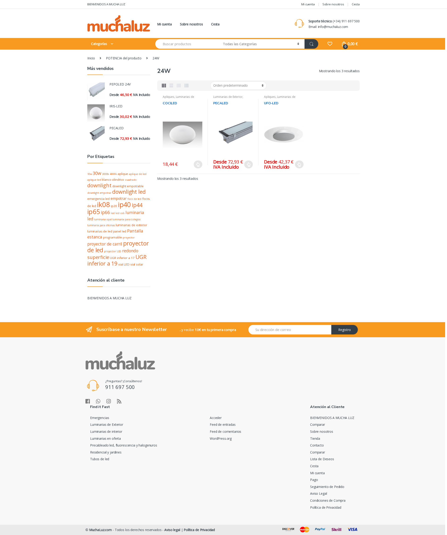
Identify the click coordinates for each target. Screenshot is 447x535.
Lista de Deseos (322, 459)
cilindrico (118, 179)
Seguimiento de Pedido (327, 486)
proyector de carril (104, 244)
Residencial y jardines (106, 452)
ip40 (124, 204)
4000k (113, 174)
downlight (99, 185)
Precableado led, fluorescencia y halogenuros (123, 445)
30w (97, 173)
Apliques (168, 97)
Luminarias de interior (178, 98)
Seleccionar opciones (198, 164)
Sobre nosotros (333, 4)
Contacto (317, 445)
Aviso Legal (318, 493)
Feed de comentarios (225, 431)
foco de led (134, 199)
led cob (120, 213)
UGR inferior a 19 (117, 260)
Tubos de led (99, 459)
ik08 (103, 204)
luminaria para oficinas (101, 225)
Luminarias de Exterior (227, 97)
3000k (105, 174)
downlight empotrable (128, 186)
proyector (129, 237)
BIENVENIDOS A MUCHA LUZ (106, 4)
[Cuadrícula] (164, 85)
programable (112, 237)
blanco (106, 179)
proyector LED (112, 251)
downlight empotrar (99, 192)
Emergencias (99, 418)
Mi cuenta (308, 4)
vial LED (123, 264)
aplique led (94, 179)
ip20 (114, 206)
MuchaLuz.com (100, 530)
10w (89, 174)
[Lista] (179, 85)
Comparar (317, 424)
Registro (344, 329)
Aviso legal (172, 530)
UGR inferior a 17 (122, 258)
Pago (314, 479)
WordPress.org (221, 438)
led (113, 213)
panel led (119, 231)
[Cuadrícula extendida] (171, 85)
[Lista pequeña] (186, 85)
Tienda (315, 438)
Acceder (216, 418)
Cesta (356, 4)
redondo (130, 250)
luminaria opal (103, 219)
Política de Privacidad (325, 507)
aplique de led (137, 174)
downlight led (129, 191)
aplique (123, 174)
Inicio (91, 58)
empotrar (119, 198)
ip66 (105, 212)
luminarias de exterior (131, 225)
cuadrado (131, 179)
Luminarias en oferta (105, 438)
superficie (98, 257)
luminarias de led (99, 231)
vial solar (136, 264)
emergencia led (98, 199)
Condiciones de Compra (327, 500)
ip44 (137, 205)
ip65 (93, 211)
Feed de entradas (223, 424)
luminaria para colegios (126, 219)
